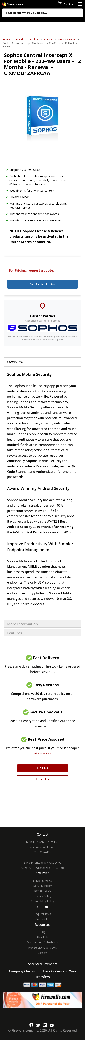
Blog (42, 932)
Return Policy (42, 891)
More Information (22, 624)
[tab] (42, 361)
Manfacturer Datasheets (42, 942)
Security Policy (42, 885)
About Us (42, 937)
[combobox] (42, 13)
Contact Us (42, 919)
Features (14, 633)
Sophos (34, 39)
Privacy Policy (42, 896)
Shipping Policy (42, 880)
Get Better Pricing (43, 284)
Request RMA (42, 914)
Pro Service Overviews (42, 947)
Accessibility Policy (42, 901)
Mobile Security (66, 39)
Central (48, 39)
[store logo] (17, 4)
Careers (42, 953)
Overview (15, 361)
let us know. (43, 753)
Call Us (42, 768)
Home (6, 39)
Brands (20, 39)
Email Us (42, 779)
